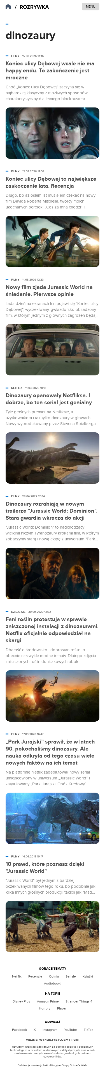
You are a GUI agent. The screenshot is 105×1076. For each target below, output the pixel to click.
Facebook (19, 1030)
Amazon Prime (48, 1001)
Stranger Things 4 (79, 1001)
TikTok (88, 1030)
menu (90, 6)
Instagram (50, 1030)
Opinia (54, 976)
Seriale (71, 976)
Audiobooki (52, 983)
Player (61, 1008)
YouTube (70, 1030)
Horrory (44, 1008)
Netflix (17, 976)
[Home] (32, 7)
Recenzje (35, 976)
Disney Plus (21, 1001)
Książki (88, 976)
